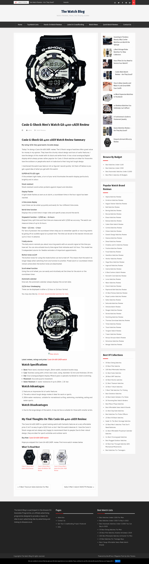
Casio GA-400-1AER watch (57, 359)
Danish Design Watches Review (116, 235)
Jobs (59, 527)
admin (30, 130)
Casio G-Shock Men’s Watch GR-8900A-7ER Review (44, 468)
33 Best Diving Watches (113, 363)
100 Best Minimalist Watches (115, 369)
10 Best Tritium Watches (114, 387)
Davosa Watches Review (114, 238)
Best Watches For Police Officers (117, 414)
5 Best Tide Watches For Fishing (117, 390)
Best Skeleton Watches (114, 394)
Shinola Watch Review (113, 307)
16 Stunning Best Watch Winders (117, 400)
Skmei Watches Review (113, 314)
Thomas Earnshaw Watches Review (118, 320)
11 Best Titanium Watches (115, 383)
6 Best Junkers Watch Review (115, 272)
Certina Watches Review (114, 228)
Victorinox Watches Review (115, 341)
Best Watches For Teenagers (115, 450)
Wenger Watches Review (114, 344)
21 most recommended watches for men (53, 294)
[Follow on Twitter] (118, 2)
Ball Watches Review (113, 207)
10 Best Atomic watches (114, 380)
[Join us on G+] (130, 2)
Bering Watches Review (113, 210)
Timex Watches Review (113, 324)
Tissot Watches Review (113, 327)
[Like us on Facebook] (122, 2)
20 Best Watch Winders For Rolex (117, 397)
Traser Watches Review (113, 334)
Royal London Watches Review (116, 296)
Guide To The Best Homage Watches (118, 421)
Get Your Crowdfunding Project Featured (72, 524)
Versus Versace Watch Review (116, 338)
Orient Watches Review (113, 286)
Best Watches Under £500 (115, 168)
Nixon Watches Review (113, 283)
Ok (116, 561)
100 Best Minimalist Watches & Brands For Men (115, 536)
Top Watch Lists (33, 25)
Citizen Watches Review (113, 231)
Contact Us (127, 25)
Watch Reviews (41, 130)
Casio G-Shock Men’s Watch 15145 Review (28, 467)
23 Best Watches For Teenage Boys (111, 539)
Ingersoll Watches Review (114, 265)
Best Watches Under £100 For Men (111, 517)
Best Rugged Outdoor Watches (116, 440)
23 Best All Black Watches (114, 418)
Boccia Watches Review (113, 214)
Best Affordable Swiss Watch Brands (118, 407)
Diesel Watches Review (113, 241)
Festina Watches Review (114, 248)
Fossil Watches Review (113, 252)
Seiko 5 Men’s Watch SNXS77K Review (78, 487)
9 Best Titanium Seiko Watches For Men (34, 487)
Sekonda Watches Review (114, 303)
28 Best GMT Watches (113, 376)
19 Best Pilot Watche (113, 366)
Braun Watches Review (113, 217)
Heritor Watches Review (114, 259)
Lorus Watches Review (113, 279)
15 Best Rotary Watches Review (116, 293)
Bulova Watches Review (114, 221)
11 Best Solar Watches (113, 373)
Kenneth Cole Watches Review (116, 276)
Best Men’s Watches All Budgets (116, 175)
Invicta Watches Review (113, 269)
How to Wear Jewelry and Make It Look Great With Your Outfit (122, 85)
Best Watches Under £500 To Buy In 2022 (114, 521)
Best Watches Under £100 (115, 165)
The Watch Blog (73, 11)
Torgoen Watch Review (113, 331)
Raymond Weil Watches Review (116, 289)
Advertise (61, 517)
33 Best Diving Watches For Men (110, 530)
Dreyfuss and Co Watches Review (117, 245)
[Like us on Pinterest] (126, 2)
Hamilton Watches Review (114, 255)
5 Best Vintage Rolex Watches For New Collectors (121, 52)
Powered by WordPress (105, 556)
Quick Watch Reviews (110, 25)
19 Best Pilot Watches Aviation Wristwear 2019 (115, 533)
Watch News (93, 25)
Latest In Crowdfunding (75, 25)
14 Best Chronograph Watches (116, 437)
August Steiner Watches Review (116, 204)
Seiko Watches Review (113, 300)
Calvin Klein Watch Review (114, 224)
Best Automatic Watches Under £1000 (119, 171)
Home (20, 25)
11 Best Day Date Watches (115, 411)
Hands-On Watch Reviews (53, 25)
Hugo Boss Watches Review (115, 262)
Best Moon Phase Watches (115, 404)
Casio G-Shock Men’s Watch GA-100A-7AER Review (60, 468)
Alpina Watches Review (113, 197)
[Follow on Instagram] (115, 2)
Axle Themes (131, 556)
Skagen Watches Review (114, 310)
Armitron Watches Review (114, 200)
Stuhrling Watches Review (114, 317)
